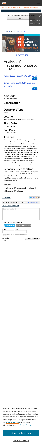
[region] (21, 425)
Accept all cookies (21, 433)
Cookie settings (12, 422)
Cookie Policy (25, 425)
